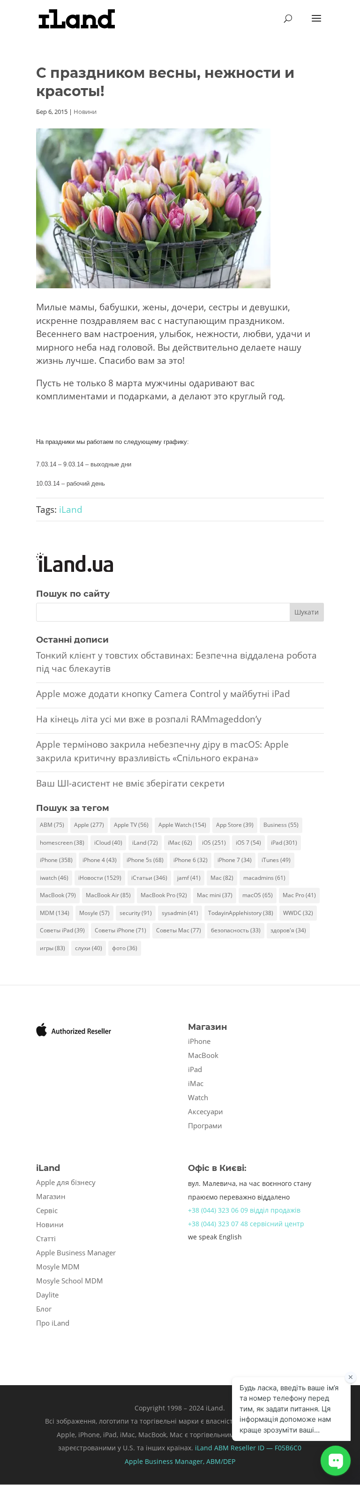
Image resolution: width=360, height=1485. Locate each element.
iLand (70, 509)
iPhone (56, 860)
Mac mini (214, 895)
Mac (221, 878)
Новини (85, 111)
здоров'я (288, 930)
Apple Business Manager (76, 1252)
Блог (44, 1308)
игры (52, 948)
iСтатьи (149, 878)
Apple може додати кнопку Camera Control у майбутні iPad (163, 694)
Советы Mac (178, 930)
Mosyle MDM (58, 1266)
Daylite (47, 1294)
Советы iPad (62, 930)
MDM (54, 913)
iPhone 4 (99, 860)
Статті (46, 1238)
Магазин (51, 1196)
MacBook (58, 895)
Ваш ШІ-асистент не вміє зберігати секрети (130, 783)
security (136, 913)
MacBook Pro (164, 895)
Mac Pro (299, 895)
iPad (284, 843)
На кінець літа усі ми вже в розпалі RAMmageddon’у (149, 719)
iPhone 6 (190, 860)
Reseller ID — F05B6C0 (265, 1447)
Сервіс (47, 1210)
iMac (180, 843)
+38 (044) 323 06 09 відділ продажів (244, 1210)
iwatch (54, 878)
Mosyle (94, 913)
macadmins (264, 878)
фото (124, 948)
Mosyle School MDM (69, 1280)
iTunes (276, 860)
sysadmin (180, 913)
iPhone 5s (145, 860)
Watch (198, 1097)
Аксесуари (205, 1111)
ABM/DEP (220, 1461)
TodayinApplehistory (240, 913)
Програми (205, 1125)
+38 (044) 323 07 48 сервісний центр (246, 1223)
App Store (235, 825)
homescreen (62, 843)
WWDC (298, 913)
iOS (214, 843)
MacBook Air (108, 895)
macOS (257, 895)
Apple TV (131, 825)
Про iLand (52, 1323)
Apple (89, 825)
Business (281, 825)
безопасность (236, 930)
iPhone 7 (235, 860)
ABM (52, 825)
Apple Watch (182, 825)
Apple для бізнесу (66, 1182)
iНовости (99, 878)
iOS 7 (248, 843)
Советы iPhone (120, 930)
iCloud (108, 843)
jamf (189, 878)
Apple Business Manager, (165, 1461)
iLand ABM (212, 1447)
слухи (88, 948)
